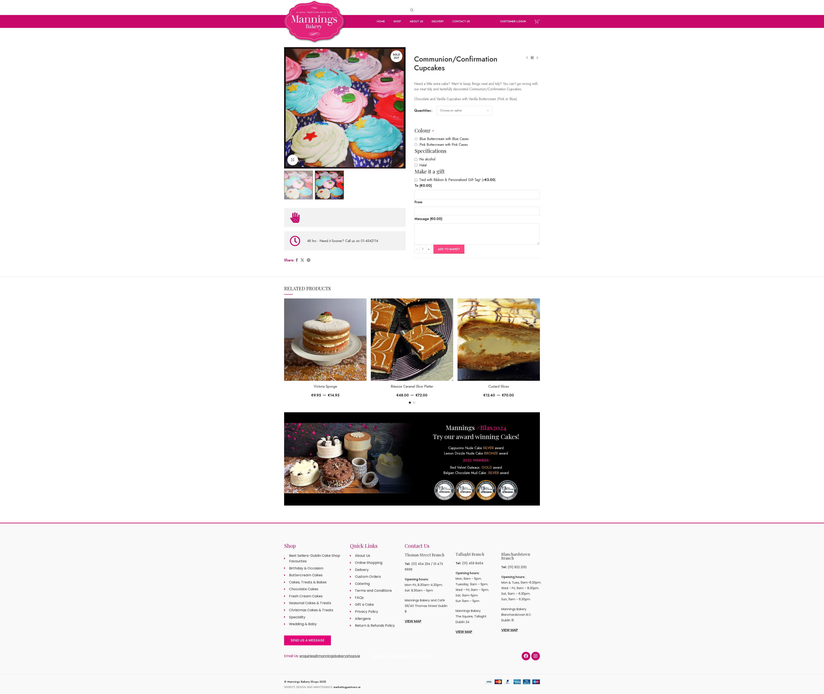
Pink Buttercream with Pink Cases (444, 144)
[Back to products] (532, 57)
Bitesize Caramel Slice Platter (412, 386)
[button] (410, 403)
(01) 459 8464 (472, 563)
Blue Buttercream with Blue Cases (444, 138)
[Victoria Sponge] (325, 339)
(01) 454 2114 (420, 564)
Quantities (422, 110)
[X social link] (302, 260)
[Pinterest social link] (309, 260)
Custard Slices (498, 386)
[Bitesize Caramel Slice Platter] (412, 339)
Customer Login (513, 21)
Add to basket (449, 249)
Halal (423, 165)
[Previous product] (527, 57)
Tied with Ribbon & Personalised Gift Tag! (457, 179)
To (423, 185)
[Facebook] (526, 656)
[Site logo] (314, 28)
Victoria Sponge (325, 386)
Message (428, 218)
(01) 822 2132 (517, 567)
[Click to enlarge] (292, 160)
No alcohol (427, 159)
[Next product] (537, 57)
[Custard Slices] (498, 339)
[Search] (412, 10)
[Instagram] (535, 656)
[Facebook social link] (296, 260)
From (418, 202)
